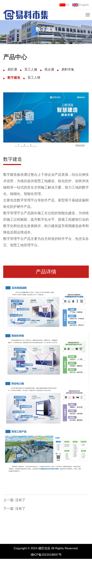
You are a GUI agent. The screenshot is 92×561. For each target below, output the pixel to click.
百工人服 (30, 69)
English (84, 4)
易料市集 (67, 69)
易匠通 (12, 69)
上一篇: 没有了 (14, 500)
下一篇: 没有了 (14, 508)
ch (67, 4)
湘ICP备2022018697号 (46, 554)
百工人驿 (34, 77)
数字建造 (13, 77)
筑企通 (49, 69)
